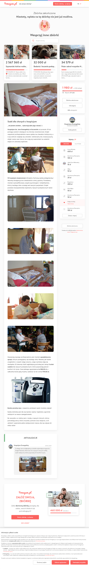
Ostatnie (66, 144)
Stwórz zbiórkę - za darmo (62, 4)
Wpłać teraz (71, 204)
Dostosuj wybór (41, 562)
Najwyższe (78, 144)
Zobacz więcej (72, 216)
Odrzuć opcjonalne (60, 562)
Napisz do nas (74, 232)
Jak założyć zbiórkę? (25, 4)
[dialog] (44, 548)
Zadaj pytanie (72, 130)
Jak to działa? (25, 523)
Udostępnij (72, 106)
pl (78, 4)
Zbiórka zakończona (72, 100)
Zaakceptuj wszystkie (79, 562)
